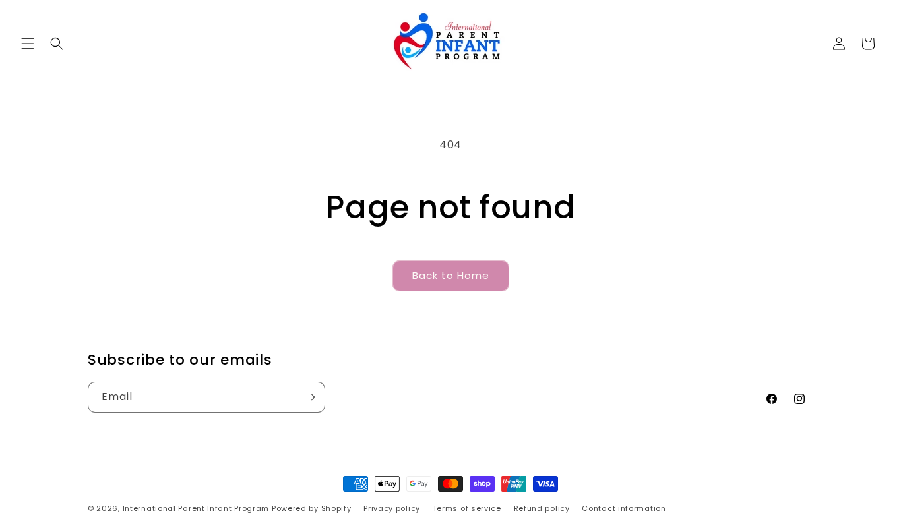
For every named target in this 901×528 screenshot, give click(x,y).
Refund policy (542, 508)
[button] (27, 43)
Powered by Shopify (312, 508)
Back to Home (450, 275)
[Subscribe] (310, 397)
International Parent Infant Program (196, 508)
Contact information (624, 508)
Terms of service (467, 508)
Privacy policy (391, 508)
